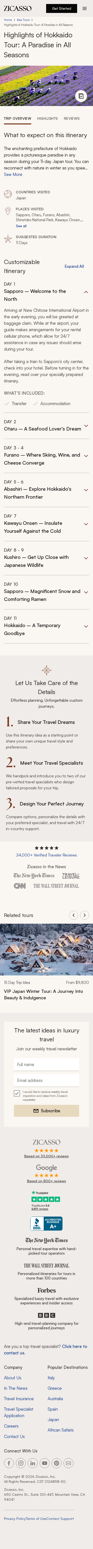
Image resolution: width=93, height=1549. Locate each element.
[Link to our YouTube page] (45, 1463)
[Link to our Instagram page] (21, 1463)
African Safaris (61, 1430)
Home (8, 20)
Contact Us (14, 1436)
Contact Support (60, 1518)
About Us (12, 1377)
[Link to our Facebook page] (9, 1463)
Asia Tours (23, 20)
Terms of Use (36, 1518)
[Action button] (84, 8)
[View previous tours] (73, 915)
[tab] (17, 118)
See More (13, 174)
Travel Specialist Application (18, 1412)
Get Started (61, 8)
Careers (11, 1426)
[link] (46, 965)
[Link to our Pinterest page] (57, 1463)
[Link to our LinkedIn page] (33, 1463)
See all (21, 226)
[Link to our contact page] (68, 1463)
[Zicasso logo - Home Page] (18, 8)
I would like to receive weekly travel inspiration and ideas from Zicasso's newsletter (45, 1096)
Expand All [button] (74, 266)
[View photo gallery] (81, 96)
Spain (53, 1409)
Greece (55, 1388)
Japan (53, 1419)
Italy (51, 1377)
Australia (55, 1398)
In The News (16, 1388)
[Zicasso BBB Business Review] (46, 1224)
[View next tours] (84, 915)
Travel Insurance (19, 1398)
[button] (46, 347)
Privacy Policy (15, 1518)
